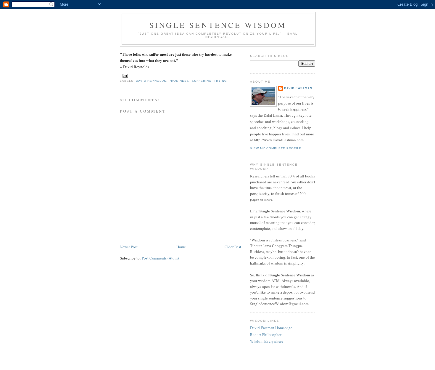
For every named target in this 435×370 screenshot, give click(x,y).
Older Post (233, 246)
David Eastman (298, 88)
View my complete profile (276, 148)
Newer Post (129, 246)
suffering (202, 80)
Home (181, 246)
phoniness (179, 80)
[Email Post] (125, 75)
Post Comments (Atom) (160, 258)
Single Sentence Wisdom (217, 25)
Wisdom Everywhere (266, 341)
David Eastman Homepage (271, 327)
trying (220, 80)
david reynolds (151, 80)
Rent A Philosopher (265, 334)
